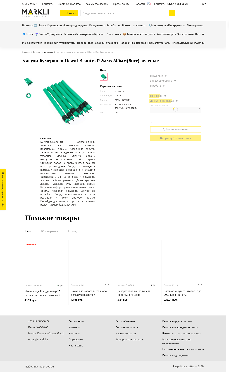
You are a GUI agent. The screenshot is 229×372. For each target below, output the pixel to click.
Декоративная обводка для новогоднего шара (133, 292)
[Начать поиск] (172, 13)
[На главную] (35, 13)
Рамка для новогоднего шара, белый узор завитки (89, 292)
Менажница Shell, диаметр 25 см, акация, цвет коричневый (42, 293)
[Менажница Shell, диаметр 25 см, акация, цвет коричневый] (43, 261)
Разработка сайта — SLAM (188, 366)
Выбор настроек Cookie (39, 366)
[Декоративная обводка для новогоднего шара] (136, 261)
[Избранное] (191, 13)
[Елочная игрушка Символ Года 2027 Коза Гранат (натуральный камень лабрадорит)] (183, 261)
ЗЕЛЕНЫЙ (103, 77)
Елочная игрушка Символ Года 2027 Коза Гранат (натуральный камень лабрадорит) (182, 293)
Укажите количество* (160, 105)
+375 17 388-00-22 (177, 4)
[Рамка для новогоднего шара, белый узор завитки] (90, 261)
